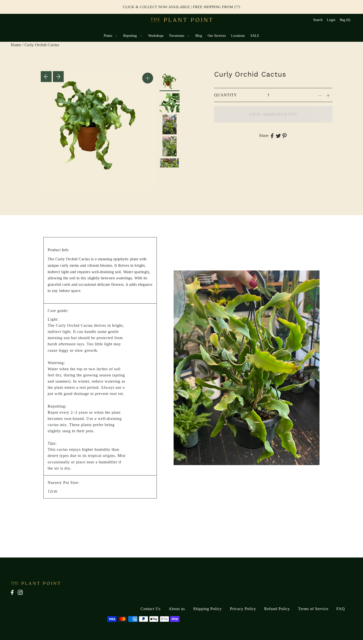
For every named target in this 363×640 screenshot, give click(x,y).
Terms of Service (313, 609)
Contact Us (151, 609)
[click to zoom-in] (147, 78)
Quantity (225, 95)
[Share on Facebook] (272, 135)
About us (177, 609)
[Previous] (46, 76)
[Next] (58, 76)
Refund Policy (277, 609)
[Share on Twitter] (278, 135)
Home (16, 45)
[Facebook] (14, 595)
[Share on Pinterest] (284, 135)
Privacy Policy (243, 609)
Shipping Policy (207, 609)
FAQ (340, 609)
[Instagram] (22, 595)
